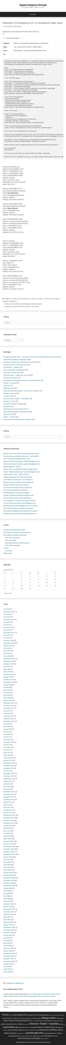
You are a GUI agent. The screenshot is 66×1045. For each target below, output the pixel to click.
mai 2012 (6, 789)
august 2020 (7, 645)
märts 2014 (7, 755)
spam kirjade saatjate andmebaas (15, 412)
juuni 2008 (7, 893)
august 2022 (7, 627)
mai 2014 (6, 750)
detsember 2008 (9, 878)
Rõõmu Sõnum (57, 1030)
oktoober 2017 (8, 708)
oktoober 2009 (8, 852)
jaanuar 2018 (7, 700)
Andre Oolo (51, 1015)
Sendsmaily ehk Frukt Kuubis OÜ (14, 409)
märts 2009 (7, 870)
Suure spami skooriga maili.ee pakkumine (17, 487)
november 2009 (9, 849)
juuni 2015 (6, 734)
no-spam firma (8, 396)
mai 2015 (6, 737)
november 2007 (8, 912)
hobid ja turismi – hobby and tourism (16, 375)
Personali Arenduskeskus (31, 1030)
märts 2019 (7, 672)
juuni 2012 (6, 786)
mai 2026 (6, 609)
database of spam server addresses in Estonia (21, 299)
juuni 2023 (7, 622)
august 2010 (7, 826)
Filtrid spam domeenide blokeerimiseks (17, 532)
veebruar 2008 (8, 904)
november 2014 (8, 742)
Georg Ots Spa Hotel (58, 1020)
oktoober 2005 (8, 959)
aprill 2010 (7, 836)
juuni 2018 (6, 690)
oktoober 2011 (8, 797)
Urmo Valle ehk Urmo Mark (36, 1036)
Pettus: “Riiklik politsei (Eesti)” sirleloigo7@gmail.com (21, 472)
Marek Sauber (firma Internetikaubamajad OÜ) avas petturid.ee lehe (32, 996)
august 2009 (7, 857)
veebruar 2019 (8, 674)
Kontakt (6, 548)
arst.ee (23, 1018)
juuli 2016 (6, 724)
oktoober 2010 (8, 820)
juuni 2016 (7, 726)
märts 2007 (7, 919)
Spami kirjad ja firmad (33, 5)
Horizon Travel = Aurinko (44, 1023)
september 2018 (9, 682)
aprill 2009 (7, 867)
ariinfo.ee (19, 1018)
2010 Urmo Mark (10, 540)
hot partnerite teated (10, 378)
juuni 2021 (6, 635)
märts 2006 (7, 946)
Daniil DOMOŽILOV (23, 1020)
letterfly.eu (62, 1024)
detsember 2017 (9, 703)
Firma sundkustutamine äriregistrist (15, 490)
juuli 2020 (6, 648)
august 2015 (7, 729)
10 (38, 579)
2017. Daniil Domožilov (12, 545)
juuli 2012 (6, 784)
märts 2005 (7, 972)
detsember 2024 (9, 612)
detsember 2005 (9, 953)
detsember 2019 (9, 659)
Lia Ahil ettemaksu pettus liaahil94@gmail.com (19, 503)
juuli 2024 (6, 614)
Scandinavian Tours (21, 1033)
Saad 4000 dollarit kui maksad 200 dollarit (18, 508)
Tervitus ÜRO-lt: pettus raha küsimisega (17, 498)
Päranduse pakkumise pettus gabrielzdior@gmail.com (22, 464)
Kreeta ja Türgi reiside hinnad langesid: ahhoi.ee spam (23, 304)
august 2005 (7, 964)
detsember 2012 (9, 773)
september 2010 (9, 823)
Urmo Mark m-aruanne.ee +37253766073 (18, 479)
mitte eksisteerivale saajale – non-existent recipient (21, 391)
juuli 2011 (6, 805)
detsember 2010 (9, 815)
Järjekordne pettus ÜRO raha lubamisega (17, 477)
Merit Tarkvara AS (57, 1027)
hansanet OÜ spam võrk (11, 372)
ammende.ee (44, 1015)
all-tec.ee (29, 1015)
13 (5, 582)
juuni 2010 (7, 831)
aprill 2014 (7, 752)
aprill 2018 (6, 695)
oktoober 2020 (8, 640)
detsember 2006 (9, 927)
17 (38, 582)
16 (30, 582)
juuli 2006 (6, 938)
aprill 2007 (7, 917)
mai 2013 (6, 771)
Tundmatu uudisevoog (14, 983)
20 (5, 585)
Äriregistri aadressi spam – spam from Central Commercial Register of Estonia (30, 357)
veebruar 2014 (8, 758)
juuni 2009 (7, 862)
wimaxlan (47, 1036)
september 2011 (9, 799)
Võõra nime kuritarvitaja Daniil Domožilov (17, 419)
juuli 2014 (6, 745)
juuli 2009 (6, 859)
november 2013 (8, 765)
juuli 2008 (6, 891)
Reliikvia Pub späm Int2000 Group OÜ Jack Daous (22, 306)
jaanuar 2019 (7, 677)
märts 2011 (7, 807)
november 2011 (8, 794)
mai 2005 (6, 966)
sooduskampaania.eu (49, 1033)
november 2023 (8, 619)
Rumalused (7, 406)
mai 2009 (6, 865)
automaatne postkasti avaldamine (15, 359)
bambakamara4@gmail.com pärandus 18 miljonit (20, 511)
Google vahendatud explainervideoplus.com (18, 495)
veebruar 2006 (8, 948)
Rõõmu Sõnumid (10, 1033)
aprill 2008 (7, 899)
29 (21, 589)
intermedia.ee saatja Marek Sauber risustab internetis (22, 380)
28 (13, 589)
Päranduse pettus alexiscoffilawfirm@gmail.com (20, 513)
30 (30, 589)
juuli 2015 (6, 732)
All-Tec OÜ (36, 1015)
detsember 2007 (9, 909)
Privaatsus (8, 551)
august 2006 (7, 935)
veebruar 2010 (8, 841)
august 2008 (7, 888)
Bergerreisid (48, 1018)
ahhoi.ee (11, 1015)
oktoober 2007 (8, 914)
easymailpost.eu (48, 1020)
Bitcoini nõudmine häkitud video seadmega (18, 482)
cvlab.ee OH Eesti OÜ (10, 1020)
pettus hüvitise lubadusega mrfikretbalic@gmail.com (21, 461)
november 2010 (8, 818)
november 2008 (8, 880)
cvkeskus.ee (59, 1018)
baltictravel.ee (37, 1018)
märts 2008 (7, 901)
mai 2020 (6, 653)
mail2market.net (10, 1027)
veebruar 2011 (8, 810)
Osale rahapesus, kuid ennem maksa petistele (19, 500)
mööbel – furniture (9, 393)
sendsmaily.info (34, 1032)
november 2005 (8, 956)
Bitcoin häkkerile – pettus (12, 466)
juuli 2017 (6, 711)
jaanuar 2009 (8, 875)
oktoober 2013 (8, 768)
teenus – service (9, 417)
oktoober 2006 (8, 932)
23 (30, 585)
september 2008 (9, 886)
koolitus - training (44, 299)
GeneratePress (45, 1042)
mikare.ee (5, 1030)
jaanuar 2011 (7, 812)
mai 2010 (6, 833)
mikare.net (11, 1030)
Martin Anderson (44, 1027)
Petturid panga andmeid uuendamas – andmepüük (21, 456)
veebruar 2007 (8, 922)
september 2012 (9, 779)
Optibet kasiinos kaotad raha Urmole (16, 485)
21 (13, 585)
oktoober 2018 (8, 679)
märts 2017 (7, 713)
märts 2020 (7, 656)
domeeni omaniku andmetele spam (15, 365)
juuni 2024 (7, 617)
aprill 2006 (7, 943)
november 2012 (8, 776)
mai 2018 (6, 692)
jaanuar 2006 (8, 951)
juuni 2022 (7, 630)
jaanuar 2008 (8, 906)
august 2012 (7, 781)
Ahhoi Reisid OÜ (19, 1015)
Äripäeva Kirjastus (45, 1038)
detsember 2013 (9, 763)
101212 (5, 1015)
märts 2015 (7, 739)
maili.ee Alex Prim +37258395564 (28, 1027)
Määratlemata (8, 388)
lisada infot (7, 385)
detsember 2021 (9, 632)
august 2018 (7, 685)
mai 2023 (6, 625)
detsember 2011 (9, 792)
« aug (5, 593)
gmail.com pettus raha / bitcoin (12, 1024)
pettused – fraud (9, 401)
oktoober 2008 (8, 883)
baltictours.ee (29, 1018)
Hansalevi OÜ (26, 1024)
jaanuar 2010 (7, 844)
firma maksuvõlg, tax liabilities (13, 370)
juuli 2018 (6, 687)
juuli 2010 (6, 828)
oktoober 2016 (8, 719)
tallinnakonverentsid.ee (23, 1036)
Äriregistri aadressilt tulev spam (14, 530)
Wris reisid (54, 1036)
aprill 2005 (7, 969)
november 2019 (8, 661)
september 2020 (9, 643)
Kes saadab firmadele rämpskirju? (15, 535)
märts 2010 (7, 839)
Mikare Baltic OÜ (19, 1030)
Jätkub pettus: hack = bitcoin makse (16, 474)
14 (13, 582)
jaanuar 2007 (8, 925)
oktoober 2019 (8, 664)
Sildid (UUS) (7, 553)
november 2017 (8, 706)
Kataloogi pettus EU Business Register (16, 493)
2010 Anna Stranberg (12, 538)
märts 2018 (7, 698)
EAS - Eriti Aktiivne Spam (37, 1020)
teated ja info (8, 414)
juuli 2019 (6, 666)
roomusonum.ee (45, 1030)
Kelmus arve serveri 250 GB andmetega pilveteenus (21, 453)
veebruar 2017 (8, 716)
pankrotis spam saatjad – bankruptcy (16, 398)
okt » (10, 593)
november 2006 (9, 930)
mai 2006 (6, 940)
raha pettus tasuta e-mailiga (13, 404)
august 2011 (7, 802)
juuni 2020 (7, 651)
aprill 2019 (7, 669)
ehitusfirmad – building (11, 367)
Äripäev (37, 1038)
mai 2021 (6, 638)
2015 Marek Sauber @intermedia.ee (17, 543)
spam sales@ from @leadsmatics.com (16, 459)
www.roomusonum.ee (25, 1038)
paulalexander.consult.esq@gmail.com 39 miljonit (20, 506)
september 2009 (9, 854)
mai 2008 (6, 896)
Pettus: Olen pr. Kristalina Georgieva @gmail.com (20, 469)
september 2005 (9, 961)
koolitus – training (9, 383)
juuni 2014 (7, 747)
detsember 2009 (9, 846)
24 (38, 585)
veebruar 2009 (8, 872)
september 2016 (9, 721)
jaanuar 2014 (7, 760)
